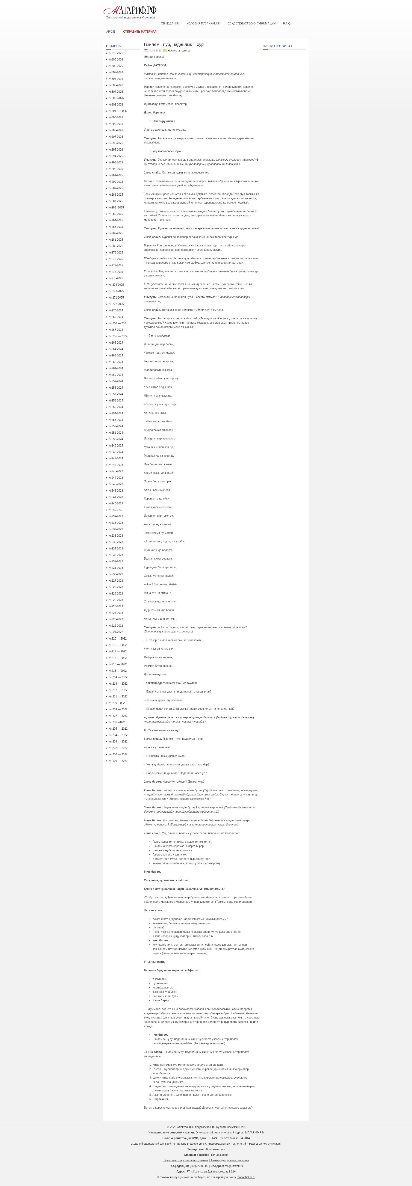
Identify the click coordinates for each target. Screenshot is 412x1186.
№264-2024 (116, 349)
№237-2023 (116, 529)
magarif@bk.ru (234, 1166)
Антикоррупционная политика (230, 1160)
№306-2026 (116, 78)
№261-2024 (116, 368)
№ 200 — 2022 (118, 754)
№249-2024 (116, 445)
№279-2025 (116, 252)
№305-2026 (116, 85)
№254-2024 (116, 413)
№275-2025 (116, 278)
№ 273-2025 (116, 291)
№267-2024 (116, 329)
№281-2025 (116, 239)
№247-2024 (116, 458)
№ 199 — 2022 (118, 760)
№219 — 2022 (118, 645)
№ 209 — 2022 (118, 709)
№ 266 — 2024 (118, 336)
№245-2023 (116, 471)
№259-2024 (116, 381)
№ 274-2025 (116, 284)
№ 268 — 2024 (118, 323)
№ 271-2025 (116, 297)
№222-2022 (116, 625)
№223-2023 (116, 619)
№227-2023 (116, 580)
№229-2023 (116, 587)
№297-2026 (116, 136)
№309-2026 (116, 59)
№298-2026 (116, 130)
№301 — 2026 (118, 111)
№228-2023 (116, 593)
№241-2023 (116, 497)
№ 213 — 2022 (118, 683)
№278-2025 (116, 259)
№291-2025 (116, 175)
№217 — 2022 (118, 651)
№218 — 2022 (118, 657)
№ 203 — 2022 (118, 741)
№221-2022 (116, 632)
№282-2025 (116, 233)
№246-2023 (116, 464)
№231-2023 (116, 567)
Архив (111, 31)
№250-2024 (116, 439)
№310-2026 (116, 53)
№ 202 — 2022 (118, 748)
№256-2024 (116, 400)
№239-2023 (116, 516)
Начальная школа (179, 50)
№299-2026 (116, 123)
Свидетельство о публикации (252, 23)
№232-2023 (116, 561)
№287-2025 (116, 201)
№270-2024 (116, 310)
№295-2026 (116, 149)
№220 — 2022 (118, 638)
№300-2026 (116, 117)
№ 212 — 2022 (118, 690)
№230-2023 (116, 574)
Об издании (170, 23)
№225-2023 (116, 606)
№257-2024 (116, 394)
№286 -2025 (116, 207)
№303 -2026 (116, 98)
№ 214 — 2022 (118, 677)
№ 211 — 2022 (118, 696)
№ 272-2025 (116, 304)
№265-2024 (116, 342)
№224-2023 (116, 612)
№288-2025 (116, 194)
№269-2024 (116, 316)
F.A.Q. (287, 23)
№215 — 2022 (118, 670)
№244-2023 (116, 477)
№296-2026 (116, 143)
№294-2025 (116, 156)
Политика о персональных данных (186, 1160)
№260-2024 (116, 374)
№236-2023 (116, 535)
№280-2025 (116, 246)
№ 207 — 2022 (118, 715)
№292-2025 (116, 169)
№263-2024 (116, 355)
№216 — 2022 (118, 664)
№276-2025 (116, 271)
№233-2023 (116, 555)
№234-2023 (116, 548)
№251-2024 (116, 432)
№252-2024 (116, 426)
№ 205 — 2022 (118, 728)
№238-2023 (116, 522)
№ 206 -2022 (117, 722)
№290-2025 (116, 181)
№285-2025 (116, 214)
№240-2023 (116, 503)
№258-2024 (116, 387)
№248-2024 (116, 452)
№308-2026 (116, 66)
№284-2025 (116, 220)
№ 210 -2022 (117, 703)
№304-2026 (116, 91)
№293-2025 (116, 162)
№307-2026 (116, 72)
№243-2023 (116, 484)
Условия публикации (203, 23)
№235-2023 (116, 542)
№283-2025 (116, 226)
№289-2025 (116, 188)
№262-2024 (116, 362)
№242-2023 (116, 490)
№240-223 (115, 510)
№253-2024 (116, 419)
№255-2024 (116, 407)
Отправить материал (139, 31)
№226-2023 (116, 600)
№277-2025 (116, 265)
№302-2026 (116, 104)
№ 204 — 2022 (118, 735)
